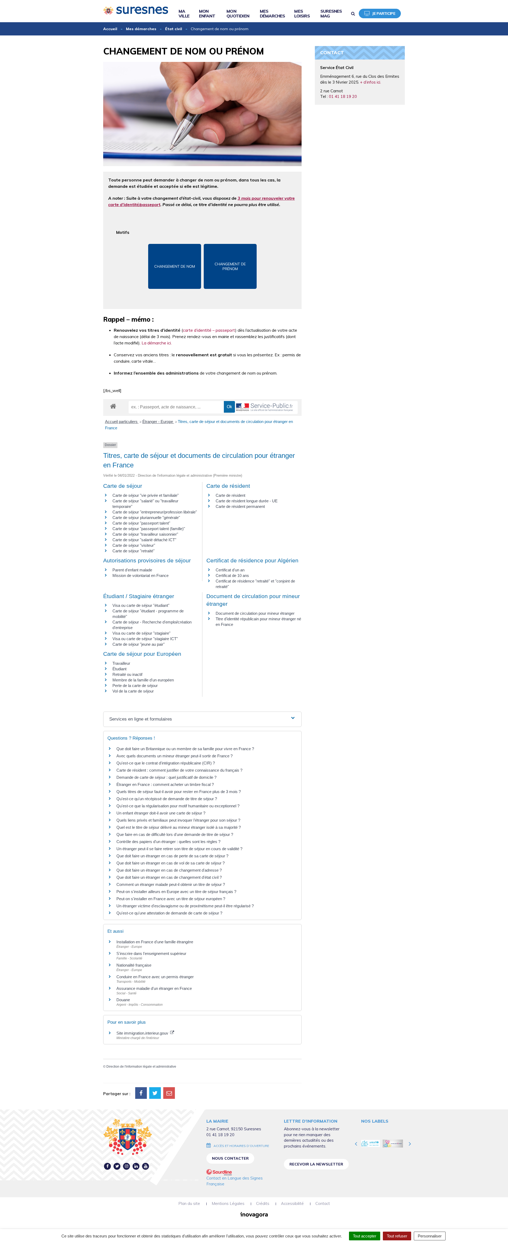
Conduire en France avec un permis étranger (155, 977)
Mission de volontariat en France (140, 575)
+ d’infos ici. (370, 82)
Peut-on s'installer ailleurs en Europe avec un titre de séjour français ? (176, 891)
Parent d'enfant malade (132, 570)
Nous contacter (230, 1158)
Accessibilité (292, 1203)
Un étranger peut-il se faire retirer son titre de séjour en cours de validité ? (179, 848)
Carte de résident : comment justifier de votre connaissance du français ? (179, 770)
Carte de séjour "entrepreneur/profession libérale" (154, 512)
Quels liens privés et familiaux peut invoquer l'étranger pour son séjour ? (178, 820)
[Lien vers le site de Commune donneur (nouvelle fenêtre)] (371, 1143)
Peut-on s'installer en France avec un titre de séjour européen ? (170, 898)
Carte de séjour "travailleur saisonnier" (145, 534)
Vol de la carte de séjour (133, 691)
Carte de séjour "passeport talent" (141, 523)
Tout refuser (397, 1236)
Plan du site (189, 1203)
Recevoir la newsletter (316, 1164)
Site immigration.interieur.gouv (142, 1033)
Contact (322, 1203)
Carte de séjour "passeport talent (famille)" (148, 528)
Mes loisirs (302, 13)
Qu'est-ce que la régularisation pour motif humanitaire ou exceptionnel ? (177, 806)
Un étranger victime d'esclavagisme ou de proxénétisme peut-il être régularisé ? (185, 906)
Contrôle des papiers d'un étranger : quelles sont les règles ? (168, 841)
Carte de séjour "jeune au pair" (138, 644)
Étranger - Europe (158, 421)
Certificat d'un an (230, 570)
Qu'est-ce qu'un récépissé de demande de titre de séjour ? (166, 798)
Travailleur (121, 663)
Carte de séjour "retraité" (133, 551)
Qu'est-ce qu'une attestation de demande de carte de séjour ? (169, 913)
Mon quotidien (237, 13)
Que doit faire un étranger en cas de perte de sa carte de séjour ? (172, 856)
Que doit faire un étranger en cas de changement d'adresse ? (169, 870)
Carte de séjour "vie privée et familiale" (145, 495)
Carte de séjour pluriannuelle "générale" (146, 517)
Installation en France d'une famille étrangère (154, 942)
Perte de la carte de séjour (135, 685)
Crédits (262, 1203)
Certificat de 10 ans (232, 575)
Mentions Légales (228, 1203)
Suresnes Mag (331, 13)
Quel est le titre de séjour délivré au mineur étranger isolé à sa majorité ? (179, 827)
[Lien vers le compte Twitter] (117, 1166)
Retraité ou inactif (127, 674)
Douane (123, 1000)
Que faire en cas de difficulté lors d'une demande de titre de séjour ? (174, 834)
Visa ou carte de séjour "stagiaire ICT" (145, 638)
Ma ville (184, 13)
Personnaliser (430, 1236)
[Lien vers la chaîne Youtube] (145, 1166)
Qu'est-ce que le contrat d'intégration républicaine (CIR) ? (165, 763)
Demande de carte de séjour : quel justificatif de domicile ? (166, 777)
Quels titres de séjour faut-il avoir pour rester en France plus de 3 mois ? (178, 791)
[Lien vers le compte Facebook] (107, 1166)
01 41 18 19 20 (343, 96)
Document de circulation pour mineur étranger (255, 613)
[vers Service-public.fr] (265, 407)
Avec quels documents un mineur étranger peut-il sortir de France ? (174, 756)
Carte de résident (230, 495)
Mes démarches (272, 13)
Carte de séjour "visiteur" (133, 545)
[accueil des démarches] (113, 406)
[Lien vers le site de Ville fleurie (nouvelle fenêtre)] (394, 1143)
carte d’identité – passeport (209, 330)
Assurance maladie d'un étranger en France (154, 988)
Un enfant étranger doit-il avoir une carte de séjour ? (161, 813)
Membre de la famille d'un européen (143, 680)
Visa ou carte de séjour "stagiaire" (141, 633)
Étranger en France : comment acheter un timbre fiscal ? (165, 784)
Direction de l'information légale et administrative (141, 1066)
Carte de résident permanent (240, 506)
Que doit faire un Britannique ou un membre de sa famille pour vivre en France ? (185, 748)
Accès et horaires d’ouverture (241, 1146)
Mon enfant (207, 13)
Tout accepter (364, 1236)
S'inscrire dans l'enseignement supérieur (151, 953)
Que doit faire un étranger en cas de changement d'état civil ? (169, 877)
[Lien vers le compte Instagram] (126, 1166)
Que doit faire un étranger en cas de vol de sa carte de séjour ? (170, 863)
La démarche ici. (157, 342)
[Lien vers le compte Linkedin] (136, 1166)
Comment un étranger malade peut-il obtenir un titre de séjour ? (170, 884)
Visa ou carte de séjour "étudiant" (140, 605)
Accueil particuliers (122, 421)
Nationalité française (133, 965)
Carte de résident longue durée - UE (247, 501)
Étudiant (119, 669)
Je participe (383, 13)
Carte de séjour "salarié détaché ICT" (144, 540)
